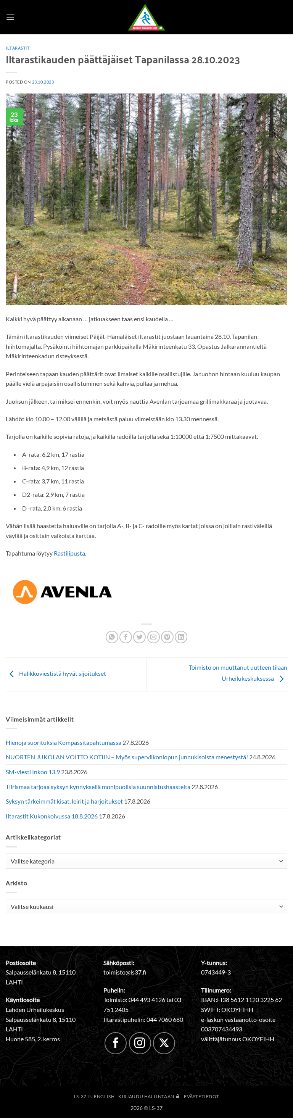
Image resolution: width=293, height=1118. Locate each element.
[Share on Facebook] (125, 637)
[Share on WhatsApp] (112, 637)
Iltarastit (18, 47)
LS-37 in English (94, 1096)
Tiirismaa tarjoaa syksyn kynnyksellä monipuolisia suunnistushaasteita (98, 786)
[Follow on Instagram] (140, 1043)
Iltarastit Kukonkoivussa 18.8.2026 (52, 816)
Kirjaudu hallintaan (146, 1096)
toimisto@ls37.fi (124, 972)
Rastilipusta (69, 553)
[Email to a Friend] (153, 637)
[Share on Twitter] (139, 637)
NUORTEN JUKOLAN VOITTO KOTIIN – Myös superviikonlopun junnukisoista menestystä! (127, 756)
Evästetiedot (201, 1096)
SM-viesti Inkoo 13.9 (33, 771)
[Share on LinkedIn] (181, 637)
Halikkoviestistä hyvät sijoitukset (62, 673)
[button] (10, 17)
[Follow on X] (164, 1043)
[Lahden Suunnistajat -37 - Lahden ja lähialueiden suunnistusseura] (146, 17)
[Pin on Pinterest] (167, 637)
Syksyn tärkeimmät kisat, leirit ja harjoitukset (64, 801)
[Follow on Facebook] (116, 1043)
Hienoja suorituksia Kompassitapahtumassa (63, 742)
